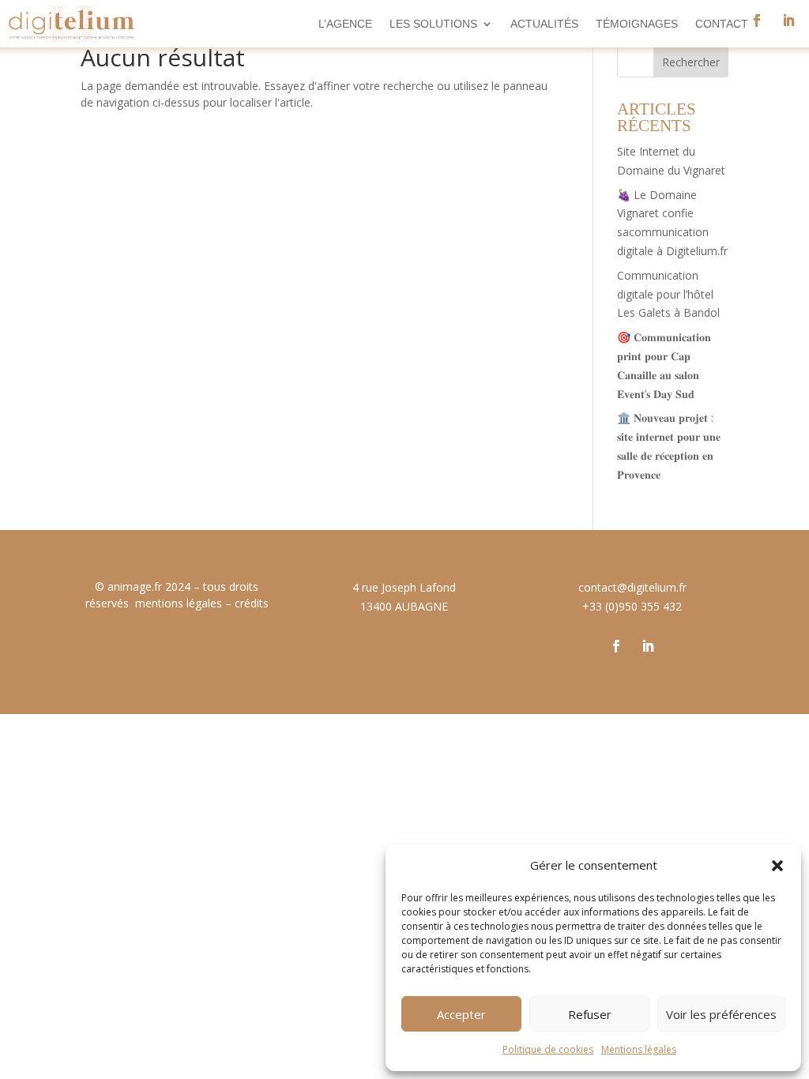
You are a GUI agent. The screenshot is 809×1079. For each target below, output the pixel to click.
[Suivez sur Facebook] (616, 646)
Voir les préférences (721, 1014)
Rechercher (691, 62)
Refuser (589, 1014)
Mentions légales (638, 1049)
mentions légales (178, 603)
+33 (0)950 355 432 (632, 606)
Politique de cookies (547, 1049)
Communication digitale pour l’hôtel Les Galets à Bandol (668, 294)
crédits (252, 603)
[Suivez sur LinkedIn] (788, 20)
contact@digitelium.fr (632, 587)
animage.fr (134, 586)
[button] (777, 866)
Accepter (461, 1014)
